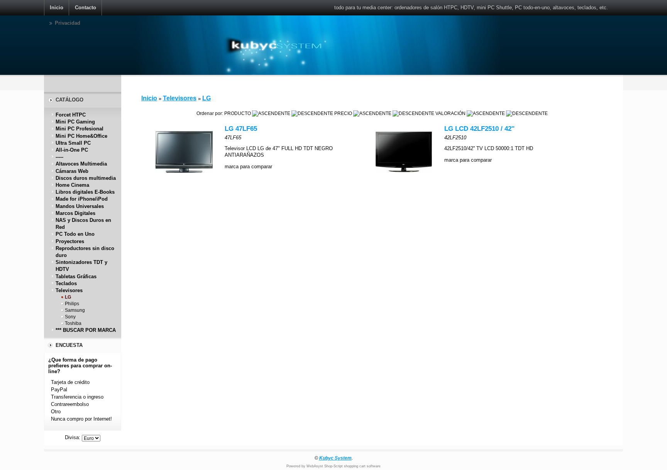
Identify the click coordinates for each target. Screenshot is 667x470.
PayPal (59, 389)
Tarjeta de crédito (70, 382)
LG (68, 296)
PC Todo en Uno (75, 234)
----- (59, 157)
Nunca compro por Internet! (81, 419)
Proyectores (70, 241)
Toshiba (73, 323)
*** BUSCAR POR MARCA (86, 330)
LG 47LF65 (241, 128)
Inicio (56, 7)
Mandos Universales (80, 206)
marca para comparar (248, 166)
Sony (70, 316)
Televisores (69, 290)
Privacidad (67, 23)
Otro (56, 411)
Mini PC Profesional (79, 129)
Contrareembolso (70, 404)
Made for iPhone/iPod (82, 199)
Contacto (85, 7)
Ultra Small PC (73, 143)
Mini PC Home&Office (81, 136)
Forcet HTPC (71, 115)
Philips (72, 303)
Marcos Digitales (75, 213)
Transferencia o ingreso (77, 397)
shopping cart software (362, 466)
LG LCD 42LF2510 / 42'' (479, 128)
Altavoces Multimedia (81, 164)
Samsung (75, 310)
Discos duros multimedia (86, 178)
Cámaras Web (72, 171)
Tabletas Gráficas (76, 276)
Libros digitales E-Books (85, 192)
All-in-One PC (72, 150)
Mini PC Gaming (75, 122)
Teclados (66, 283)
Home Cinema (72, 185)
